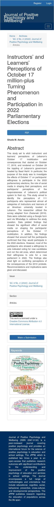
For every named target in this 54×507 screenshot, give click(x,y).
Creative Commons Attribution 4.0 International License (26, 323)
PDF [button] (27, 132)
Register (38, 3)
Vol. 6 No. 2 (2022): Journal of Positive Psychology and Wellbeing (25, 40)
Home (12, 35)
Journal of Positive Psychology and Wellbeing (21, 14)
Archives (23, 35)
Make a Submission (27, 337)
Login (49, 3)
